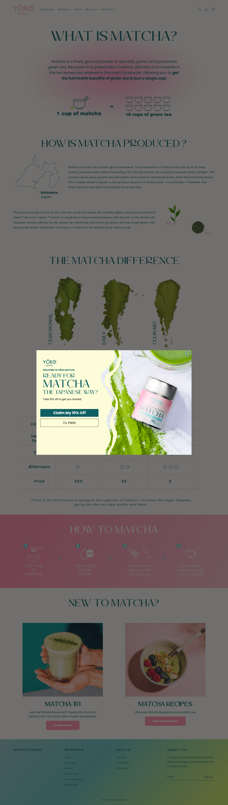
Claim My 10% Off (69, 412)
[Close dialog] (187, 353)
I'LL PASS (69, 423)
